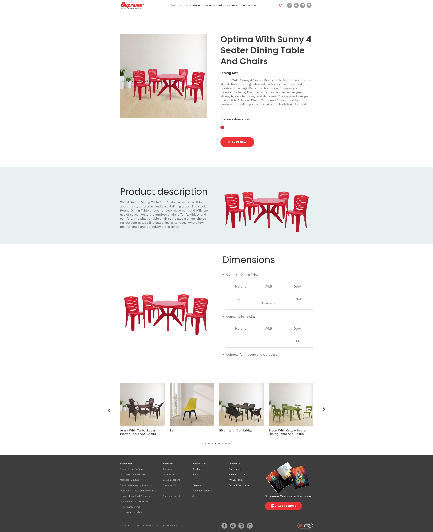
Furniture (134, 81)
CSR (165, 490)
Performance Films (130, 507)
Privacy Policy (236, 480)
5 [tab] (219, 443)
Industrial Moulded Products (135, 496)
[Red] (223, 127)
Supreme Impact (171, 496)
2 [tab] (209, 443)
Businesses (193, 5)
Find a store (235, 469)
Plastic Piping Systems (132, 469)
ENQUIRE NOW (237, 142)
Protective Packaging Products (136, 485)
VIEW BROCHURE (285, 506)
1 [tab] (205, 443)
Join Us (196, 496)
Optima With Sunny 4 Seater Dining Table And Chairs (169, 81)
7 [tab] (225, 443)
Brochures (197, 469)
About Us (175, 5)
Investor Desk (213, 5)
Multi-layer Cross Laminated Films (138, 490)
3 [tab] (212, 443)
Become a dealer (237, 474)
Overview (168, 469)
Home (123, 81)
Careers (232, 5)
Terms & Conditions (239, 485)
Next (324, 409)
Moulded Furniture (129, 480)
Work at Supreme (201, 490)
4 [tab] (215, 443)
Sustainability (170, 485)
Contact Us (248, 5)
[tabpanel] (142, 410)
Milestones (168, 474)
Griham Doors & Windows (133, 474)
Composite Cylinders (131, 512)
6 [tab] (222, 443)
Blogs (195, 474)
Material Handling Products (134, 501)
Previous (109, 410)
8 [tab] (229, 443)
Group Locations (171, 480)
